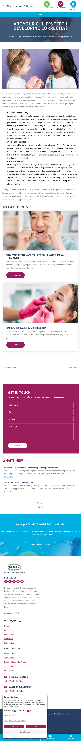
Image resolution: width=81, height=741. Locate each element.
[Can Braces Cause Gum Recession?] (40, 303)
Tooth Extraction (10, 666)
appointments (47, 8)
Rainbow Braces (10, 643)
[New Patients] (73, 4)
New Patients (73, 8)
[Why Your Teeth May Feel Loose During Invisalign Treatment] (40, 230)
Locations (61, 8)
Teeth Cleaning (9, 658)
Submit (17, 445)
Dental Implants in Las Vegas (15, 662)
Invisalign (7, 626)
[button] (40, 14)
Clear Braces (9, 630)
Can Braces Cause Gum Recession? (26, 327)
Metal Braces (9, 634)
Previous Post (9, 367)
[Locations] (60, 4)
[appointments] (47, 4)
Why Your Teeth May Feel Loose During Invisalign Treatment (35, 256)
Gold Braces (8, 639)
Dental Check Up (10, 654)
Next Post (74, 367)
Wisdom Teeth (9, 671)
